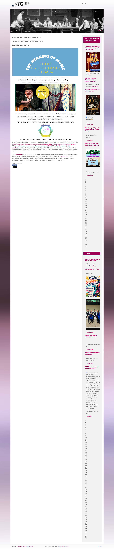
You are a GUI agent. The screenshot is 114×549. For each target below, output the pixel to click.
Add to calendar (17, 163)
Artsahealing (64, 156)
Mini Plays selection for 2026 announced (91, 367)
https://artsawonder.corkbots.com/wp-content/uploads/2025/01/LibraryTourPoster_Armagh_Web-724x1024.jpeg (43, 144)
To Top (100, 546)
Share (14, 165)
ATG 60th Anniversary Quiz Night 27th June (92, 90)
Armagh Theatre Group (63, 546)
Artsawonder (18, 154)
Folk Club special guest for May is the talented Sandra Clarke (92, 129)
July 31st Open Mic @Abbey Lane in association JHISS (90, 80)
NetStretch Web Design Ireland (25, 546)
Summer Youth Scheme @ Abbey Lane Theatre (92, 259)
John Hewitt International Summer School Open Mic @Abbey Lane (92, 48)
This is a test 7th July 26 (92, 269)
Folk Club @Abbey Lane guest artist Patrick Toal (92, 144)
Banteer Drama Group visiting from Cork (91, 336)
